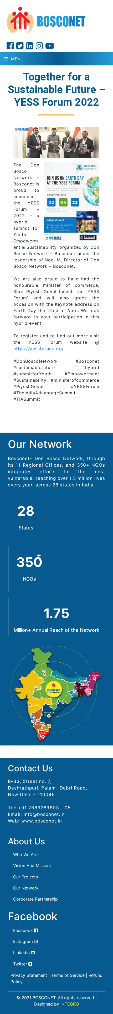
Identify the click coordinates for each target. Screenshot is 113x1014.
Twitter (20, 964)
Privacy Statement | (30, 975)
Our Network (26, 888)
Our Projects (25, 876)
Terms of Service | (69, 975)
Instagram (23, 941)
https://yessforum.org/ (38, 348)
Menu (17, 58)
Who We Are (25, 854)
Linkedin (22, 952)
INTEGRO (69, 1004)
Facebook (23, 930)
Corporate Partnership (35, 899)
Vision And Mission (32, 865)
